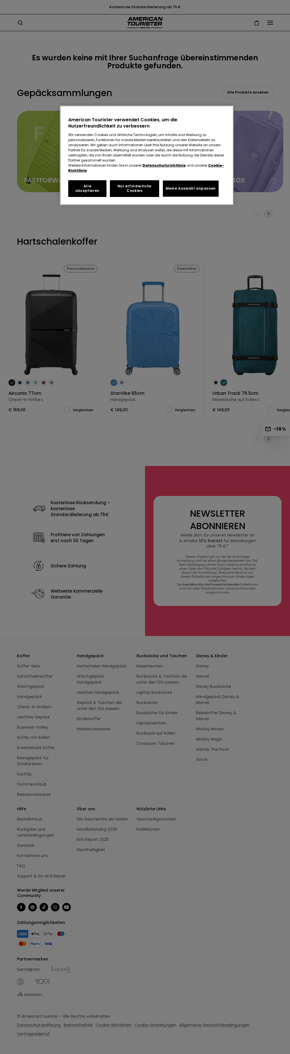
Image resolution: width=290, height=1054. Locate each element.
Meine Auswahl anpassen (191, 188)
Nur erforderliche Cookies (135, 188)
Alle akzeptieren (87, 188)
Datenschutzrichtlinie (164, 165)
